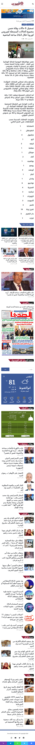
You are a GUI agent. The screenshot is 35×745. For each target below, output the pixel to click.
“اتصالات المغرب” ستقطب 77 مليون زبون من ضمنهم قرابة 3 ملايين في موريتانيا (12, 617)
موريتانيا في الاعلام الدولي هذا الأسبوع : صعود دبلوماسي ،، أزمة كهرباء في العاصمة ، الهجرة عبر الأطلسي (26, 240)
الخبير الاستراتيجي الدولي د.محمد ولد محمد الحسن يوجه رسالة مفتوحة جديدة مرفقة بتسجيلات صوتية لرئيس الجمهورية (12, 463)
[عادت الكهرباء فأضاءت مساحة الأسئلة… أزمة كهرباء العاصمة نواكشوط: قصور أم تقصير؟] (26, 252)
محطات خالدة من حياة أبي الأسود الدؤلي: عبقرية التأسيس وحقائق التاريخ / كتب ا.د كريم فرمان (12, 556)
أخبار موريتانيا (20, 21)
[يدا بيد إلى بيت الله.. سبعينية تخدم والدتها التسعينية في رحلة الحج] (29, 721)
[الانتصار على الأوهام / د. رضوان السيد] (29, 477)
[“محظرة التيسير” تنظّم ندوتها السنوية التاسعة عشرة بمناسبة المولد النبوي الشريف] (29, 567)
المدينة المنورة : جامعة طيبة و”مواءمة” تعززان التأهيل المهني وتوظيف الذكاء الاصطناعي (13, 595)
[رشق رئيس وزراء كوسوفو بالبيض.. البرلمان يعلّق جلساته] (29, 681)
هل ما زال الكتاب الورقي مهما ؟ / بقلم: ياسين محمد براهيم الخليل (12, 532)
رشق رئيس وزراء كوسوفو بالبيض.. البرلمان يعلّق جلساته (12, 680)
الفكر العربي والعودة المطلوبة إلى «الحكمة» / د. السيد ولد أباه (12, 487)
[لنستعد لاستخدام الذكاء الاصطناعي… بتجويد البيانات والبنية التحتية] (29, 607)
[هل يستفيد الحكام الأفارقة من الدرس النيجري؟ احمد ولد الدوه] (6, 643)
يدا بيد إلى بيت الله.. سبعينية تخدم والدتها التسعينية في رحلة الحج (13, 721)
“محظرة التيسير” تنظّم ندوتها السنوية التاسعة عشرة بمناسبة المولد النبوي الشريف (12, 567)
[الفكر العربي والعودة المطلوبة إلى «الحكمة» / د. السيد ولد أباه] (29, 487)
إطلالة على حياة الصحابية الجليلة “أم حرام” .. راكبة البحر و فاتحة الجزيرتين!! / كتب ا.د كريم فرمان (12, 544)
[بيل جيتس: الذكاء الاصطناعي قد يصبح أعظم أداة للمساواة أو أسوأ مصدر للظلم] (29, 584)
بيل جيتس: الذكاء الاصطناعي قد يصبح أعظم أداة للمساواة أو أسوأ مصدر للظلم (12, 583)
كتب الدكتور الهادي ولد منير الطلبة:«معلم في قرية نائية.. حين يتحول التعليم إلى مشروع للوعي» (12, 521)
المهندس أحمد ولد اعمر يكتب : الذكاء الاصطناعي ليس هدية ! (12, 626)
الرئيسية (29, 21)
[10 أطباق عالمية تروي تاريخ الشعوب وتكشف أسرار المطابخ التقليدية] (29, 689)
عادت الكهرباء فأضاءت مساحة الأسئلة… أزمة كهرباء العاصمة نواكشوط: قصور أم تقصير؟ (26, 260)
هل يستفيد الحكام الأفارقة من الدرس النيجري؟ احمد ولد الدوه (23, 643)
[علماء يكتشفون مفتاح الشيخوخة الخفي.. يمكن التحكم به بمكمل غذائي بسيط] (29, 711)
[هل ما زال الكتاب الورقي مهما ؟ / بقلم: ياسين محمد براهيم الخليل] (29, 532)
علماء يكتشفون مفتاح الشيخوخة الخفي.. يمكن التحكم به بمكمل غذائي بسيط (12, 711)
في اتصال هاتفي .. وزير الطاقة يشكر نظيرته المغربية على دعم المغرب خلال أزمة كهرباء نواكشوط (9, 240)
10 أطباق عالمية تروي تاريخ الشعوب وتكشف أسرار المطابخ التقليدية (13, 689)
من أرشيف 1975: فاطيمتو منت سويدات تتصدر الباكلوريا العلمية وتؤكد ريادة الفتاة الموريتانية (12, 700)
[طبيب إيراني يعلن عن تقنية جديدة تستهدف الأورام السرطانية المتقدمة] (9, 252)
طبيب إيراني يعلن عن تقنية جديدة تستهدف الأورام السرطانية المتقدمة (10, 260)
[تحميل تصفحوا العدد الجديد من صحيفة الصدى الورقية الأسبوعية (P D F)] (17, 356)
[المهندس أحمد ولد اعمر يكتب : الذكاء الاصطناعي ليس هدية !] (29, 629)
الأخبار (24, 24)
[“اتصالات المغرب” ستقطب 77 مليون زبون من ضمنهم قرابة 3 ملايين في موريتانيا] (29, 618)
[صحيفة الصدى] (17, 3)
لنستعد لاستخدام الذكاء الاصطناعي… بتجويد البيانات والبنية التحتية (13, 606)
